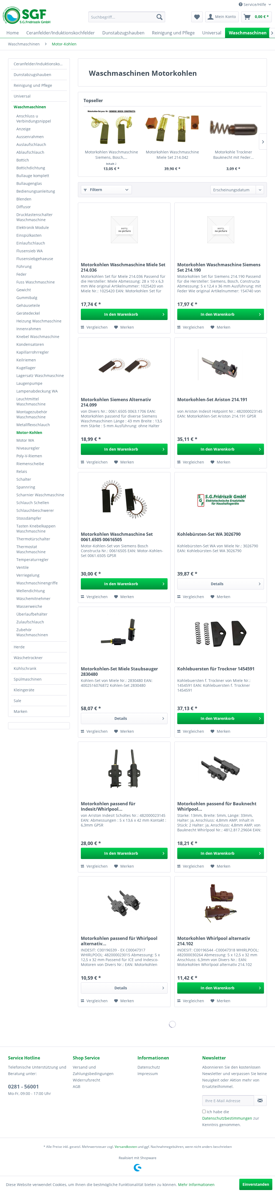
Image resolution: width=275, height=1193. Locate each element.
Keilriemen (26, 359)
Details (217, 583)
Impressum (148, 1073)
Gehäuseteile (28, 305)
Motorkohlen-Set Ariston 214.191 (212, 400)
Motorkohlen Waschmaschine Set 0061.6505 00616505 (117, 536)
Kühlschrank (25, 668)
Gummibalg (26, 297)
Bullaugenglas (29, 183)
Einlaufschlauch (30, 243)
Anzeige (23, 128)
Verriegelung (27, 575)
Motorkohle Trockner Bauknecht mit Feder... (233, 154)
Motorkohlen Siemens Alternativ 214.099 (116, 402)
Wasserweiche (29, 606)
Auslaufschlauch (31, 144)
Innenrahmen (28, 328)
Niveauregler (28, 448)
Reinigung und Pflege (33, 85)
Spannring (25, 487)
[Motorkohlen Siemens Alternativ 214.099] (124, 364)
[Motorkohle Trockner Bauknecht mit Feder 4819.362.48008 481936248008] (233, 128)
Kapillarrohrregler (32, 352)
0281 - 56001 (23, 1086)
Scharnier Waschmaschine (40, 494)
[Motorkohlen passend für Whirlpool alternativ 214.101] (124, 903)
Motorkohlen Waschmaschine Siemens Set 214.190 (218, 267)
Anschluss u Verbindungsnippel (33, 118)
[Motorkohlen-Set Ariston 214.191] (220, 364)
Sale (17, 700)
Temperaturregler (32, 559)
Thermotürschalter (33, 538)
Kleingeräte (24, 689)
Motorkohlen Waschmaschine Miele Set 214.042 (172, 154)
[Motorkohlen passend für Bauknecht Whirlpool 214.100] (220, 769)
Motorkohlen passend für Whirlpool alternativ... (119, 941)
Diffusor (23, 206)
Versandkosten (126, 1146)
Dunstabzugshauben (32, 74)
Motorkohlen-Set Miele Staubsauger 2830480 (119, 671)
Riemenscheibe (30, 463)
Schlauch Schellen (32, 502)
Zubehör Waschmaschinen (32, 632)
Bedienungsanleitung (35, 191)
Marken (20, 711)
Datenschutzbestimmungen (227, 1118)
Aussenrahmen (30, 136)
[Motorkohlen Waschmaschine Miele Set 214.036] (124, 230)
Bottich (22, 160)
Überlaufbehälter (32, 614)
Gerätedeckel (28, 313)
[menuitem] (126, 17)
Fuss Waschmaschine (35, 282)
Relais (21, 471)
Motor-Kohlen (29, 432)
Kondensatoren (30, 344)
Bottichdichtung (30, 167)
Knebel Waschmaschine (37, 336)
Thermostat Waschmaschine (31, 549)
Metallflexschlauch (33, 424)
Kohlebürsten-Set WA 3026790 (209, 534)
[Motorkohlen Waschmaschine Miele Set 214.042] (172, 128)
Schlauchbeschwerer (35, 510)
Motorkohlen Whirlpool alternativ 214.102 (213, 941)
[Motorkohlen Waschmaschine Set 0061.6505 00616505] (124, 499)
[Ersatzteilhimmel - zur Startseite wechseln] (26, 17)
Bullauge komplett (32, 175)
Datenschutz (149, 1067)
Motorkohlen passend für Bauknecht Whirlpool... (216, 806)
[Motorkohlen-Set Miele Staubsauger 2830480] (124, 634)
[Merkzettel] (197, 17)
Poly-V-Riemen (29, 455)
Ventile (22, 567)
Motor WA (25, 440)
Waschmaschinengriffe (37, 582)
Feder (21, 274)
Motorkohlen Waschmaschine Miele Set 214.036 (123, 267)
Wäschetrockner (28, 657)
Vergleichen (96, 327)
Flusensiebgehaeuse (34, 258)
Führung (24, 266)
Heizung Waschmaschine (38, 321)
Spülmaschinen (28, 679)
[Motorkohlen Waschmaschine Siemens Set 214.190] (220, 230)
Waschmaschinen (30, 106)
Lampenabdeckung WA (37, 391)
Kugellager (26, 367)
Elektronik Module (32, 227)
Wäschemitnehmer (33, 598)
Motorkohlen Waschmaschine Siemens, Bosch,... (111, 154)
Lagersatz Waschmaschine (40, 375)
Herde (19, 646)
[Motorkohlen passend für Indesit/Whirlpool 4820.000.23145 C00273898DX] (124, 769)
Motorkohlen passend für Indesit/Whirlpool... (108, 806)
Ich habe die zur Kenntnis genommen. (230, 1118)
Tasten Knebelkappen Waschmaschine (36, 528)
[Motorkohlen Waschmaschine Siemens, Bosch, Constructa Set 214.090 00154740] (111, 128)
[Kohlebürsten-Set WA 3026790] (220, 499)
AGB (76, 1086)
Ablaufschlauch (30, 152)
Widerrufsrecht (86, 1080)
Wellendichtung (30, 590)
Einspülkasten (29, 235)
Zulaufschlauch (30, 621)
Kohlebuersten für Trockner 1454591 (216, 669)
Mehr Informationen (196, 1184)
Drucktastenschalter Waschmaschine (34, 217)
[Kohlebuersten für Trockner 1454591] (220, 634)
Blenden (23, 199)
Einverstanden (256, 1184)
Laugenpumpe (29, 383)
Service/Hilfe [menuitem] (255, 4)
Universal (22, 96)
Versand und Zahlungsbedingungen (93, 1070)
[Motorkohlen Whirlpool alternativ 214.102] (220, 903)
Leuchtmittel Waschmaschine (31, 401)
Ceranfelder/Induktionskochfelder (40, 63)
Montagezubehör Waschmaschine (31, 414)
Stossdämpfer (28, 518)
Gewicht (23, 289)
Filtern (95, 189)
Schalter (23, 479)
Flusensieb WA (29, 250)
